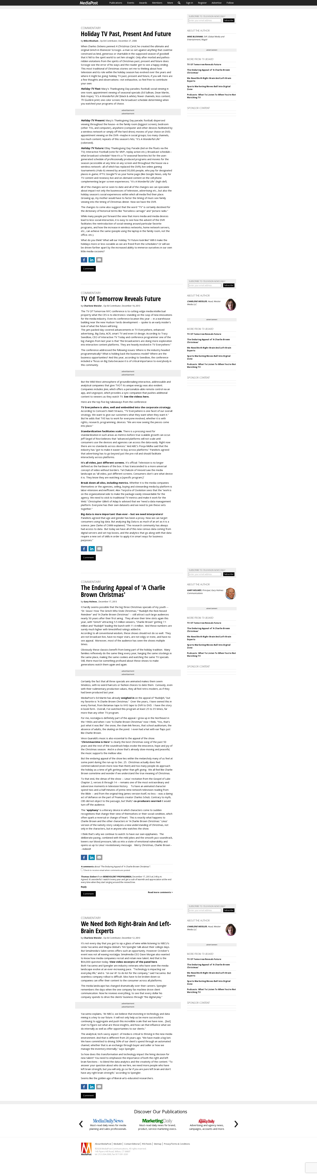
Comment (88, 268)
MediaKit (118, 1143)
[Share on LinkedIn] (91, 259)
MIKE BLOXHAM (195, 36)
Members (157, 2)
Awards (143, 2)
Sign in (189, 2)
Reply (84, 886)
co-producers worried (147, 801)
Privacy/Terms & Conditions (177, 1143)
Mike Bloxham (91, 40)
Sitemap (157, 1143)
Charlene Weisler (93, 305)
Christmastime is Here (95, 741)
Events (130, 2)
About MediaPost (103, 1143)
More (170, 2)
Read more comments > (160, 892)
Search (179, 3)
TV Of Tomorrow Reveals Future (204, 64)
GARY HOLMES (194, 590)
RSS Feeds (146, 1143)
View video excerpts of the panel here (133, 961)
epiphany (92, 810)
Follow (230, 2)
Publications (115, 2)
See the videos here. (136, 396)
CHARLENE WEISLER (197, 301)
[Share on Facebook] (84, 259)
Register (202, 2)
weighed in (127, 697)
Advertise (217, 2)
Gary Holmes (90, 601)
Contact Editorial (132, 1143)
